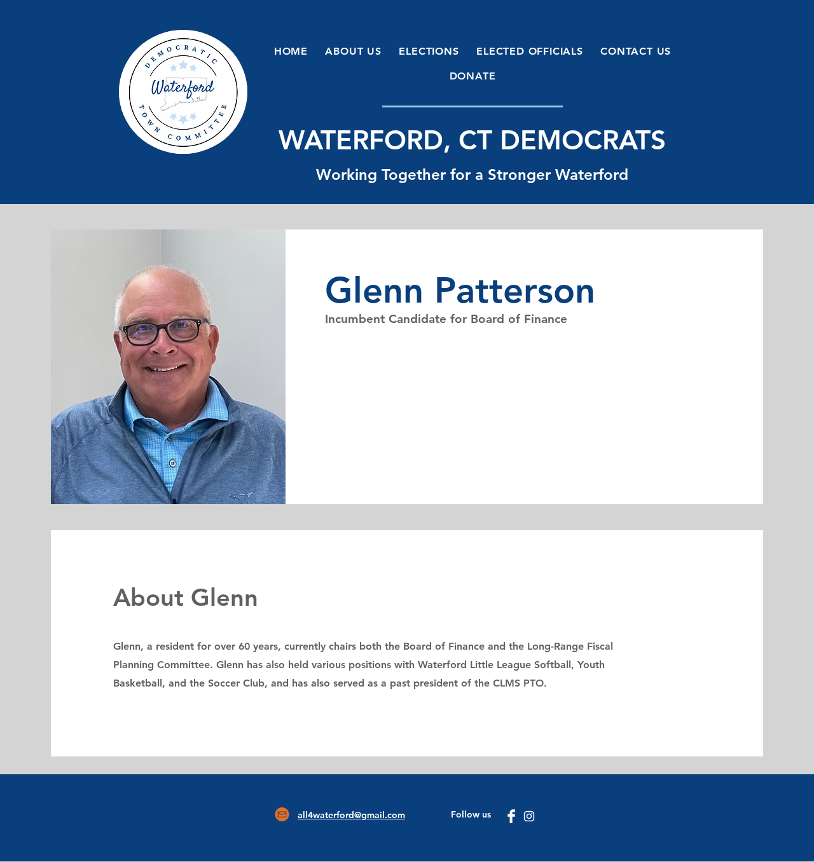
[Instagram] (529, 816)
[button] (353, 51)
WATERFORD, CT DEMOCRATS (472, 139)
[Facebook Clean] (511, 816)
